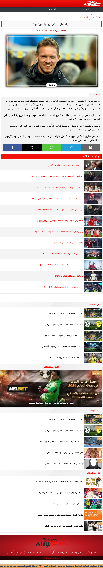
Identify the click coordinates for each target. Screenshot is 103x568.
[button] (5, 390)
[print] (90, 147)
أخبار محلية (62, 552)
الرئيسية (86, 9)
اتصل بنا (20, 552)
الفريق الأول (51, 9)
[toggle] (17, 9)
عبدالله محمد (95, 95)
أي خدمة (50, 552)
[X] (32, 147)
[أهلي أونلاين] (92, 3)
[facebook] (12, 147)
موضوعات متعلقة (91, 156)
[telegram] (71, 147)
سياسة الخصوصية (35, 552)
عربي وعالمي (84, 16)
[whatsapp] (51, 147)
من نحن (10, 552)
